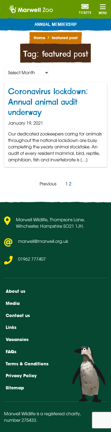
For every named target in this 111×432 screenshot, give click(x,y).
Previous (48, 183)
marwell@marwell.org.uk (43, 241)
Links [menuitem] (11, 327)
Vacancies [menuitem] (17, 339)
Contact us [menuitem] (18, 315)
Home (39, 37)
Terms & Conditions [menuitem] (27, 363)
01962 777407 (32, 259)
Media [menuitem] (13, 303)
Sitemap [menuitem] (15, 387)
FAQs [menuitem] (11, 351)
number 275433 (20, 420)
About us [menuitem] (15, 291)
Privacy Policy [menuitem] (21, 375)
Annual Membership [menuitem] (55, 24)
